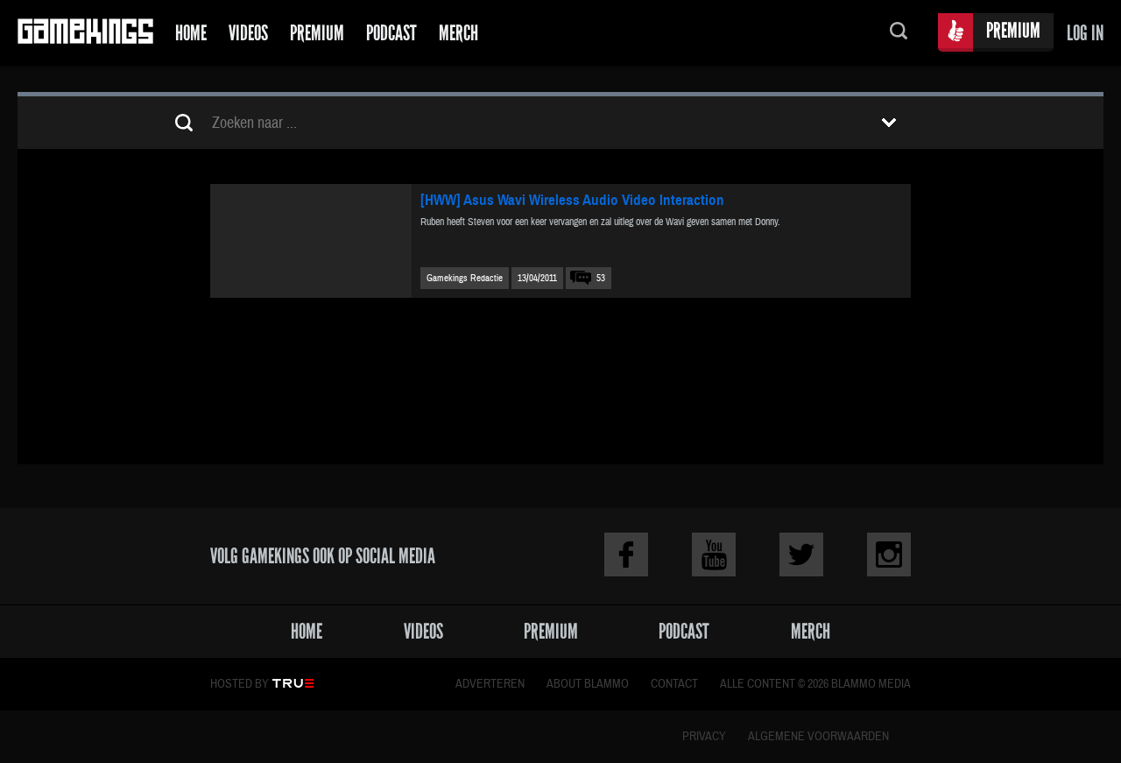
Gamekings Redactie (465, 278)
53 (600, 278)
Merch (458, 33)
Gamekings (85, 33)
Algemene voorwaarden (818, 737)
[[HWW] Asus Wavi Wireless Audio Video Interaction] (311, 241)
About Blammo (587, 684)
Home (191, 33)
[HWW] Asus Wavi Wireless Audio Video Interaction (572, 200)
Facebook (626, 554)
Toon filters (889, 122)
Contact (674, 684)
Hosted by (239, 684)
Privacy (704, 737)
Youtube (714, 554)
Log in (1085, 33)
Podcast (391, 33)
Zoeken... (898, 33)
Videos (248, 33)
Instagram (889, 554)
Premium (317, 33)
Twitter (801, 554)
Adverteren (490, 684)
